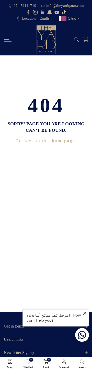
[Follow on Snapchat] (49, 12)
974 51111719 (25, 6)
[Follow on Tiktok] (64, 12)
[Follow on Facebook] (28, 12)
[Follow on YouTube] (56, 12)
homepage (63, 140)
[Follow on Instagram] (35, 12)
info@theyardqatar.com (65, 6)
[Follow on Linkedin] (42, 12)
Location (29, 18)
